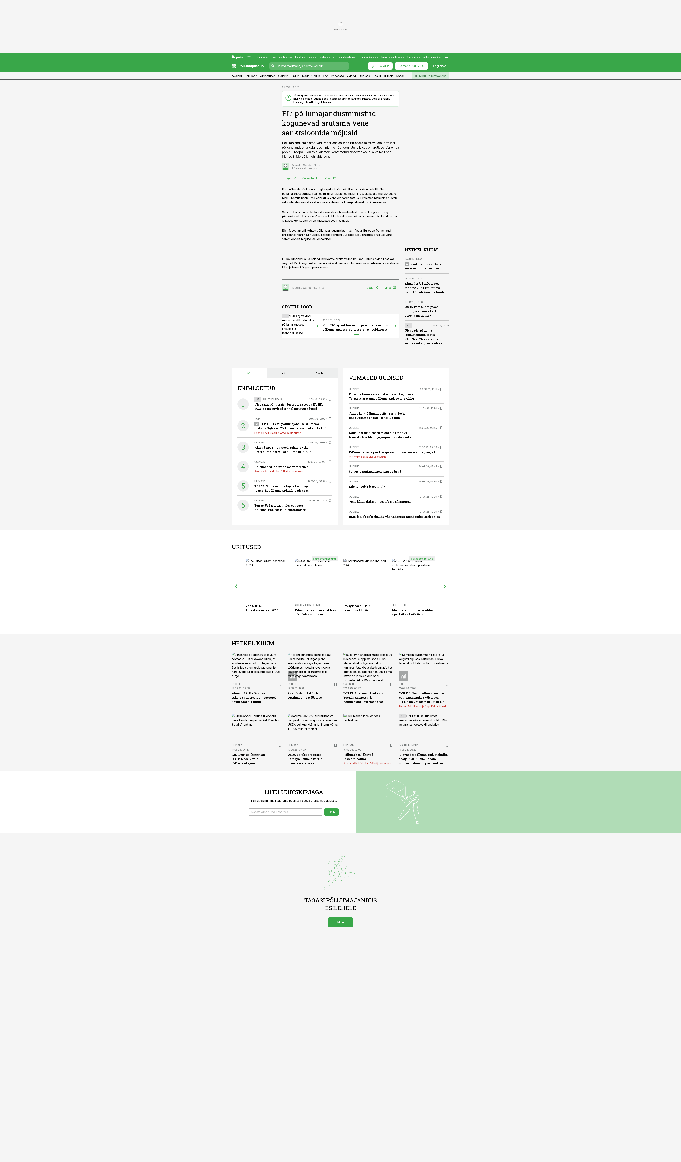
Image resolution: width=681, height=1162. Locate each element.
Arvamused (267, 76)
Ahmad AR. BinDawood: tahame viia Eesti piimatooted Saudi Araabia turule (425, 288)
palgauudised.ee (432, 57)
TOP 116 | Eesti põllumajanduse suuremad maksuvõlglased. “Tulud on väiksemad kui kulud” (422, 697)
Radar (400, 76)
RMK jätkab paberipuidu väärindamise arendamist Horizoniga (394, 516)
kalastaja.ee (413, 57)
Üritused (364, 76)
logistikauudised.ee (305, 57)
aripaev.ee (262, 57)
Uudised (259, 442)
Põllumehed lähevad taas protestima (281, 467)
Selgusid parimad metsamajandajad (375, 471)
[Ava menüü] (249, 57)
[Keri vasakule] (317, 325)
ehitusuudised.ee (369, 57)
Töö (325, 76)
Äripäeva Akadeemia (307, 605)
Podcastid (337, 76)
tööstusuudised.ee (282, 57)
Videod (351, 76)
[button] (285, 812)
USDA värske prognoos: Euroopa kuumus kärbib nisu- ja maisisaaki (422, 311)
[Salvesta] (330, 399)
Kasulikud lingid (383, 76)
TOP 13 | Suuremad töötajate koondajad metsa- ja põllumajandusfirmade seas (363, 697)
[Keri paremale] (395, 325)
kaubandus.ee (327, 57)
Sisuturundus (311, 76)
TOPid (295, 76)
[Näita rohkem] (446, 57)
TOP (257, 418)
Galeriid (283, 76)
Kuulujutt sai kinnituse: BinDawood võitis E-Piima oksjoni (249, 759)
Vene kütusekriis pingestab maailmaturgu (380, 501)
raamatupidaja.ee (347, 57)
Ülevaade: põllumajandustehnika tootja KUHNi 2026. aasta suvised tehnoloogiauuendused (423, 759)
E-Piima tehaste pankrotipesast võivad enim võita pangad (392, 452)
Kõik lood (251, 76)
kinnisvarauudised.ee (392, 57)
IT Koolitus (400, 605)
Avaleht (237, 76)
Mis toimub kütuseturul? (367, 486)
